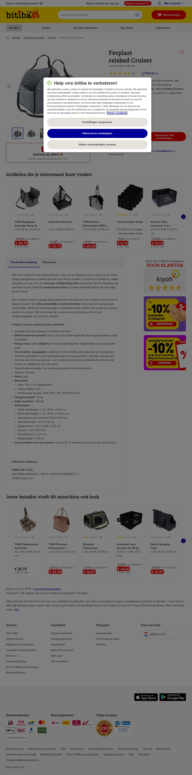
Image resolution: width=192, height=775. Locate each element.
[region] (97, 115)
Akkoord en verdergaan (97, 133)
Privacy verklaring (117, 113)
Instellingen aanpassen (97, 121)
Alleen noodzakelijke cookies (97, 144)
